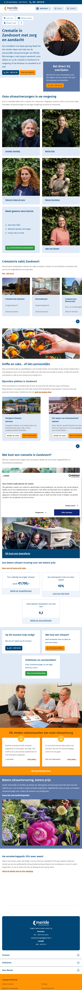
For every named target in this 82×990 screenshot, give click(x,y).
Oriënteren (6, 963)
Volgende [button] (78, 321)
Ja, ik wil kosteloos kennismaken (20, 248)
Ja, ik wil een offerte (55, 648)
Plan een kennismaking (36, 673)
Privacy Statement (48, 988)
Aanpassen (39, 512)
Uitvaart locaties (7, 984)
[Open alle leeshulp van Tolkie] (21, 23)
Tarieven (6, 955)
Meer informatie (29, 436)
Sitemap (44, 984)
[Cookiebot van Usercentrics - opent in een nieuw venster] (70, 476)
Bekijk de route (13, 436)
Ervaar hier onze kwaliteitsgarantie (15, 795)
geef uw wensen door (43, 392)
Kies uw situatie (27, 72)
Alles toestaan (67, 512)
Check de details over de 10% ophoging (17, 871)
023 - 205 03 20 (38, 2)
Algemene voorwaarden (10, 988)
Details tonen (70, 506)
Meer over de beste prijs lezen (14, 568)
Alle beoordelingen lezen (41, 771)
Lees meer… (32, 759)
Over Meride (7, 970)
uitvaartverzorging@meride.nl (41, 938)
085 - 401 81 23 (41, 944)
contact (47, 928)
